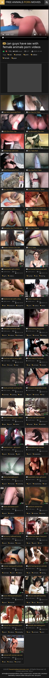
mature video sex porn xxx (24, 675)
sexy (16, 365)
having (42, 276)
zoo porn (38, 675)
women (18, 662)
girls (4, 276)
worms (40, 602)
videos (34, 55)
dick (20, 394)
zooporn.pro (27, 673)
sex (10, 55)
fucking (43, 335)
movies (36, 335)
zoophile (20, 305)
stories (43, 513)
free (42, 394)
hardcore (11, 305)
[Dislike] (6, 51)
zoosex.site (37, 673)
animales (20, 335)
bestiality (20, 484)
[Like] (3, 51)
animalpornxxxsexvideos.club (12, 673)
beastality (37, 454)
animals (18, 55)
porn (26, 55)
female (6, 58)
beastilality (37, 484)
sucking (14, 394)
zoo (34, 602)
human (30, 276)
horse (10, 365)
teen (45, 484)
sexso (43, 305)
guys (15, 58)
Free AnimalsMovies (23, 2)
